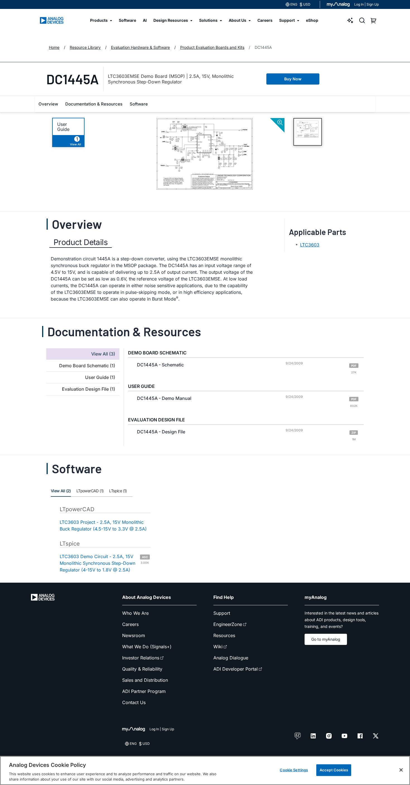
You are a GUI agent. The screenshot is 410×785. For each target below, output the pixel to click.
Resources (224, 635)
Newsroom (133, 635)
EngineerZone (227, 624)
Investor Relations (140, 658)
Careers (130, 624)
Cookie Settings (294, 770)
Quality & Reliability (142, 669)
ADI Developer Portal (235, 669)
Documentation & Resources (93, 104)
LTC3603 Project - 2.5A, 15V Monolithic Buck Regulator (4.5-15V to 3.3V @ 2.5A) (103, 525)
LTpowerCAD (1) (90, 490)
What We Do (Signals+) (147, 646)
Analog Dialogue (230, 658)
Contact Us (134, 702)
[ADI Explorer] (350, 20)
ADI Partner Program (144, 691)
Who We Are (135, 613)
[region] (205, 770)
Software (139, 104)
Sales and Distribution (145, 680)
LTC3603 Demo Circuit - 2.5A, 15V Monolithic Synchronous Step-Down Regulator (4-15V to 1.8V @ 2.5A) (104, 563)
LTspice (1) (118, 490)
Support (221, 613)
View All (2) (61, 490)
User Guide (63, 127)
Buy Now (293, 78)
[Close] (401, 770)
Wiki (218, 646)
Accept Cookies (334, 770)
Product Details (81, 242)
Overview (48, 104)
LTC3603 (309, 245)
